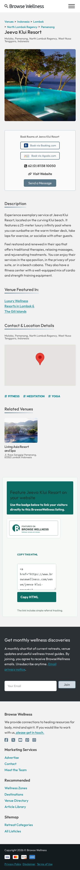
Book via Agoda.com (43, 155)
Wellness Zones (16, 788)
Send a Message (40, 183)
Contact (10, 764)
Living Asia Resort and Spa (17, 449)
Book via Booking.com (43, 145)
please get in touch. (29, 732)
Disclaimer (29, 864)
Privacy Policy (13, 864)
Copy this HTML (27, 554)
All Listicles (13, 831)
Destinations (14, 794)
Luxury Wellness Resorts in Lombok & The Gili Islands (19, 306)
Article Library (15, 807)
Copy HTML (29, 597)
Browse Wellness (26, 6)
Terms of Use (45, 864)
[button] (40, 359)
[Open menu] (71, 6)
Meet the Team (16, 770)
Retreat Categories (19, 825)
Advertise (12, 757)
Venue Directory (16, 800)
